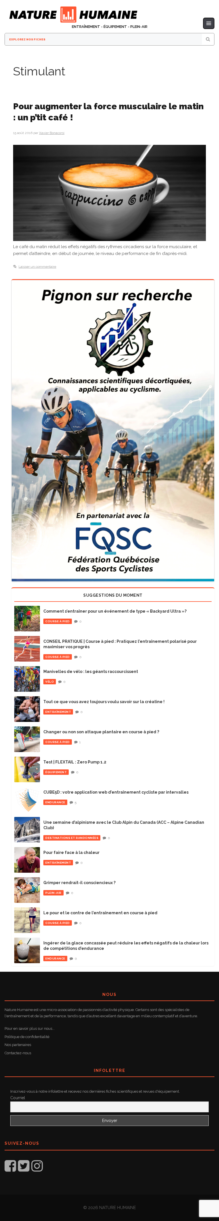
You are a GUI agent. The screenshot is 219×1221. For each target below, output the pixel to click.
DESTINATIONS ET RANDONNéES (71, 837)
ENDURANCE (55, 802)
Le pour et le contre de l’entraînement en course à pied (100, 913)
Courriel (17, 1098)
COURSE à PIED (57, 621)
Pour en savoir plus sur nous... (30, 1028)
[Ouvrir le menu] (208, 23)
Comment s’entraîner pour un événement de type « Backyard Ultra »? (114, 611)
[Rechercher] (208, 39)
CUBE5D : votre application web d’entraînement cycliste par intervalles (115, 792)
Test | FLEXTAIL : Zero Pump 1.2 (74, 762)
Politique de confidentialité (27, 1037)
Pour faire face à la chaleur (71, 852)
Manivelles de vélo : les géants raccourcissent (90, 671)
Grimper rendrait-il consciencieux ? (79, 882)
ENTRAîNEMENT (58, 711)
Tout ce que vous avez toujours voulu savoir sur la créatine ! (104, 701)
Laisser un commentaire (37, 267)
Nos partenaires (18, 1045)
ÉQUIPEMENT (56, 772)
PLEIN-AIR (53, 892)
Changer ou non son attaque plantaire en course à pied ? (101, 732)
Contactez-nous (18, 1053)
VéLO (49, 681)
